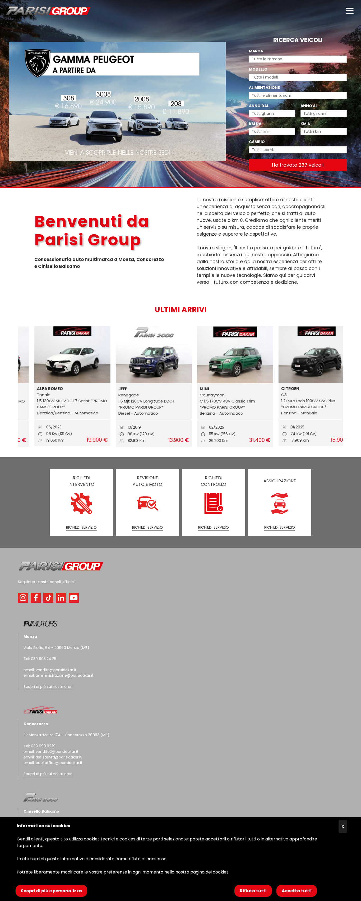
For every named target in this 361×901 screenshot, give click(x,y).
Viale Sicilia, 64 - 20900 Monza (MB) (56, 647)
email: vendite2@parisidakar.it (51, 751)
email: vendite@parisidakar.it (50, 670)
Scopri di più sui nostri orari (48, 686)
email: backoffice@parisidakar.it (53, 762)
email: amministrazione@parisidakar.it (59, 675)
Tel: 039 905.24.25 (40, 658)
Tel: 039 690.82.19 (39, 746)
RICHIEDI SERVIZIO (81, 527)
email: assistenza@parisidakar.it (53, 757)
